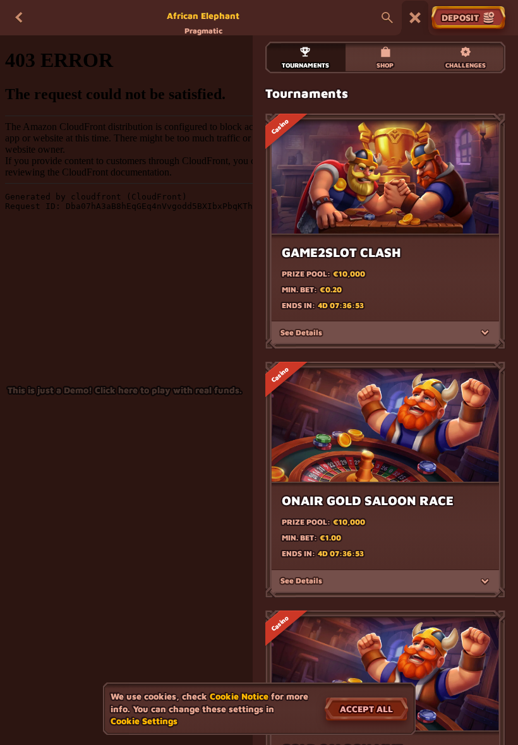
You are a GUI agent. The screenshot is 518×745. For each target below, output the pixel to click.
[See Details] (485, 333)
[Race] (415, 17)
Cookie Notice (239, 696)
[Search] (387, 17)
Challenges (465, 65)
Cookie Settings (144, 721)
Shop (385, 65)
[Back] (19, 17)
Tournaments (305, 65)
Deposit (460, 17)
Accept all (366, 708)
